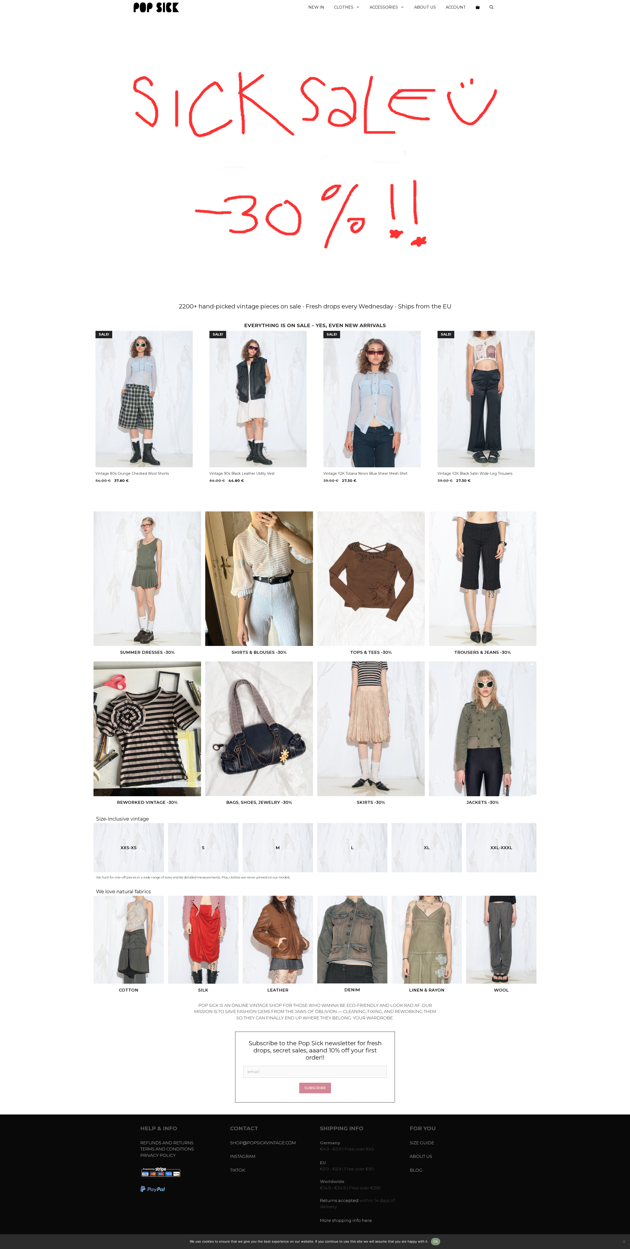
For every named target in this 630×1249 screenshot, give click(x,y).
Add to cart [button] (108, 491)
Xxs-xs (129, 847)
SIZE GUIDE (422, 1142)
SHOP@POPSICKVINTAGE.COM (263, 1142)
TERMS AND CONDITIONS (167, 1149)
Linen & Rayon (426, 990)
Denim (352, 989)
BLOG (416, 1170)
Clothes (343, 7)
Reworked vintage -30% (147, 802)
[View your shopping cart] (478, 7)
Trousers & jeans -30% (482, 652)
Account (456, 7)
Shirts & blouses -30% (259, 652)
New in (316, 7)
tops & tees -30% (371, 652)
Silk (203, 990)
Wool (501, 990)
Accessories (384, 7)
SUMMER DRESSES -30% (147, 652)
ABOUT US (421, 1156)
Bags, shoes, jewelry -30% (259, 802)
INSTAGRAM (242, 1156)
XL (427, 847)
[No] (623, 1241)
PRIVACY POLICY (158, 1155)
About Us (425, 7)
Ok (435, 1241)
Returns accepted (339, 1200)
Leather (277, 990)
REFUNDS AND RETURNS (166, 1142)
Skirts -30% (371, 802)
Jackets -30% (483, 802)
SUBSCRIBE (315, 1088)
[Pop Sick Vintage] (156, 7)
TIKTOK (237, 1170)
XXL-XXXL (501, 847)
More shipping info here (346, 1220)
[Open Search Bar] (491, 7)
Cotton (128, 990)
